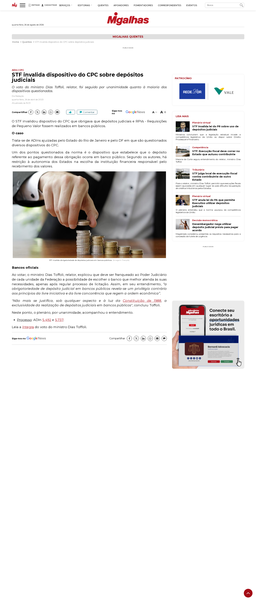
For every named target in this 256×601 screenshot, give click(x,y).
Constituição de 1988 (142, 301)
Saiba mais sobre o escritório (208, 364)
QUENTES (103, 5)
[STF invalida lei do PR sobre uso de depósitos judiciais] (184, 127)
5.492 (46, 320)
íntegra (28, 327)
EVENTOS (191, 5)
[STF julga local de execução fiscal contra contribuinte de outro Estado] (184, 174)
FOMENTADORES (143, 5)
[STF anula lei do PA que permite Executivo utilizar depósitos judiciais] (184, 201)
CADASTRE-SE (231, 312)
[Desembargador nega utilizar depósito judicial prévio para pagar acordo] (184, 225)
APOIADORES (121, 5)
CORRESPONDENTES (169, 5)
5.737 (59, 320)
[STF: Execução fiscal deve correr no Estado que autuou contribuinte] (184, 151)
